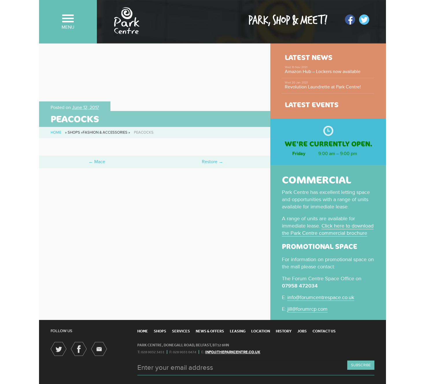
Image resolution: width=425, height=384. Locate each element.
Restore (212, 162)
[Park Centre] (127, 20)
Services (181, 331)
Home (56, 132)
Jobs (302, 331)
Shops (160, 331)
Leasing (237, 331)
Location (260, 331)
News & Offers (210, 331)
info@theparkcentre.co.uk (232, 352)
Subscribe (361, 365)
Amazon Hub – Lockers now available (323, 69)
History (283, 331)
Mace (96, 162)
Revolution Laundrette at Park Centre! (323, 85)
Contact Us (324, 331)
